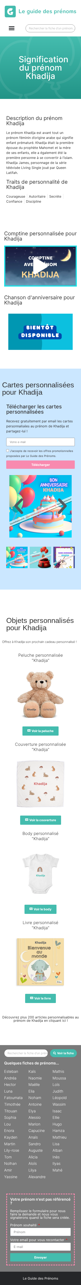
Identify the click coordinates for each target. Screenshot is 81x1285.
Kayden (10, 1137)
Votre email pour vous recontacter (37, 1240)
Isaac (57, 1111)
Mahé (57, 1170)
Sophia (10, 1117)
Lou (7, 1124)
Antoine (35, 1104)
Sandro (34, 1144)
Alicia (33, 1157)
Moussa (59, 1078)
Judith (58, 1091)
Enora (9, 1130)
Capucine (36, 1130)
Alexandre (36, 1177)
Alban (57, 1150)
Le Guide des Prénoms (40, 1278)
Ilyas (56, 1163)
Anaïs (33, 1137)
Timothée (12, 1104)
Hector (10, 1084)
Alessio (34, 1117)
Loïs (56, 1084)
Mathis (58, 1071)
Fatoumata (13, 1097)
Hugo (57, 1124)
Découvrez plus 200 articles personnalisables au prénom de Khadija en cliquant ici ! (40, 1019)
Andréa (10, 1078)
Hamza (59, 1130)
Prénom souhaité (24, 1225)
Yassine (10, 1177)
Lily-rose (11, 1150)
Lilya (32, 1170)
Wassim (59, 1104)
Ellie (56, 1117)
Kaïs (32, 1071)
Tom (8, 1157)
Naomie (35, 1078)
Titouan (10, 1111)
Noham (34, 1097)
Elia (31, 1091)
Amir (8, 1170)
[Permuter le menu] (12, 28)
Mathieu (59, 1137)
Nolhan (10, 1163)
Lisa (56, 1144)
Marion (34, 1124)
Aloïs (32, 1163)
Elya (32, 1111)
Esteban (11, 1071)
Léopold (60, 1097)
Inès (56, 1157)
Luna (8, 1091)
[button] (40, 266)
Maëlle (34, 1084)
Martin (9, 1144)
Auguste (35, 1150)
